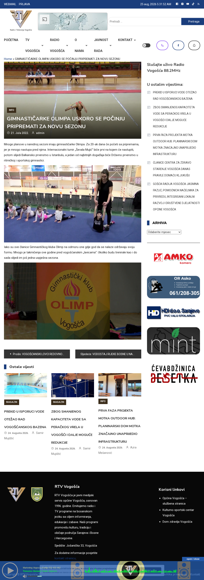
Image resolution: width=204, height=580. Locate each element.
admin (40, 133)
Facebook (178, 45)
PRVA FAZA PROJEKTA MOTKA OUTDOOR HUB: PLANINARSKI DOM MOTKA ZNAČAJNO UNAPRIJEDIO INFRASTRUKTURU (119, 426)
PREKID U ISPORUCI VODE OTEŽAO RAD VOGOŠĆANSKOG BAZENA (175, 95)
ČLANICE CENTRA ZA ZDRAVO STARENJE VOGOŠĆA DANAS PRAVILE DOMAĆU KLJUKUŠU (172, 169)
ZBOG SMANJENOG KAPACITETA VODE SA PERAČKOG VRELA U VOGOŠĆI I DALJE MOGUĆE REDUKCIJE (71, 427)
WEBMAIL (10, 4)
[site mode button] (146, 45)
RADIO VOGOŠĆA (57, 45)
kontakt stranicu (65, 558)
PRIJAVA (24, 4)
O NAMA (79, 45)
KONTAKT (125, 40)
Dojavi (194, 45)
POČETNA (11, 40)
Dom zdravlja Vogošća (177, 521)
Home (8, 59)
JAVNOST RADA (101, 45)
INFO (11, 110)
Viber (162, 45)
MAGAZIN (11, 402)
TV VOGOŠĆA (32, 45)
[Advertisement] (73, 21)
